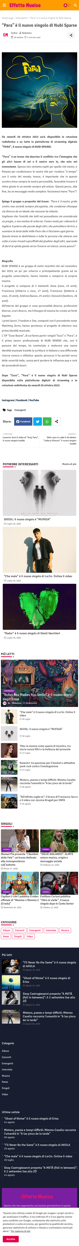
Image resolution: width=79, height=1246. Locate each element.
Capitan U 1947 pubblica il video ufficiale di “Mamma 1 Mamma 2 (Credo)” (20, 900)
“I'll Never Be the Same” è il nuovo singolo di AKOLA (49, 964)
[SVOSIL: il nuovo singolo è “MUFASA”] (9, 733)
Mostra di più (69, 464)
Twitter (37, 421)
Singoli (18, 936)
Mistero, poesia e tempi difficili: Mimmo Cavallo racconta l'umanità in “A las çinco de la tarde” (48, 781)
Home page (8, 18)
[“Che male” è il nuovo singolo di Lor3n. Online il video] (9, 716)
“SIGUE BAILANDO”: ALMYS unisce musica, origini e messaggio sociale (56, 857)
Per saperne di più (20, 1231)
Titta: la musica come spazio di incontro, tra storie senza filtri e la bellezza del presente (45, 747)
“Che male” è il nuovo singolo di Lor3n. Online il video (38, 576)
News (6, 936)
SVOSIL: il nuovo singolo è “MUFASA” (27, 519)
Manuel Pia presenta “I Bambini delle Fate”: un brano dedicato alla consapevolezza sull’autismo (19, 859)
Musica (65, 930)
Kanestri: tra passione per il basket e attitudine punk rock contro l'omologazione (47, 764)
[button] (75, 5)
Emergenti (21, 18)
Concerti (19, 930)
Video (30, 936)
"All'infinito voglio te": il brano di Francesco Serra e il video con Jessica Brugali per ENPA (49, 798)
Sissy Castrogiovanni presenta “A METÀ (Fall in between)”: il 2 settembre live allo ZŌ (49, 997)
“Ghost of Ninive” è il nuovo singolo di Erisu (46, 980)
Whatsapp (47, 421)
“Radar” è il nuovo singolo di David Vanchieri (32, 633)
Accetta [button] (10, 1239)
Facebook (25, 421)
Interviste (51, 930)
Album (6, 930)
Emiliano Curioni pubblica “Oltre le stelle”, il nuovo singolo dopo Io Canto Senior (57, 900)
